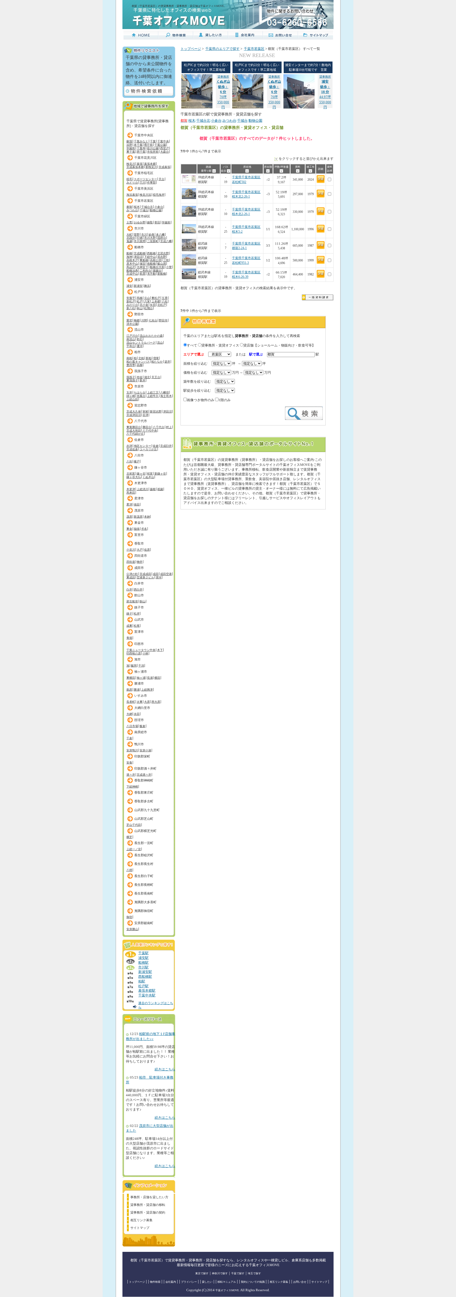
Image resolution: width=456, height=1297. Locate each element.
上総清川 (142, 489)
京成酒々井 (144, 774)
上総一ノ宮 (133, 849)
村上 (169, 427)
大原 (147, 701)
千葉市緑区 (142, 216)
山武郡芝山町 (143, 819)
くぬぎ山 (148, 477)
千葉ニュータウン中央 (140, 650)
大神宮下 (142, 267)
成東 (129, 625)
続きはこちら (165, 1069)
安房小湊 (145, 750)
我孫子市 (140, 371)
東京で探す (201, 1273)
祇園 (160, 489)
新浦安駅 (145, 972)
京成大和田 (133, 430)
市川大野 (150, 237)
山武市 (139, 619)
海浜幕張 (132, 194)
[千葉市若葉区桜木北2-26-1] (189, 200)
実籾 (145, 411)
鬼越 (129, 241)
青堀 (129, 637)
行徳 (139, 237)
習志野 (161, 256)
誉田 (157, 222)
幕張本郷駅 (146, 990)
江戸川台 (132, 335)
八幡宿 (164, 392)
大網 (129, 713)
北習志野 (163, 253)
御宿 (129, 917)
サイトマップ (139, 1228)
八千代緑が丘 (135, 433)
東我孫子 (132, 380)
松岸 (137, 613)
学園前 (130, 148)
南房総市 (140, 732)
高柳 (139, 365)
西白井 (138, 589)
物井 (139, 561)
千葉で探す (237, 1273)
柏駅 (141, 981)
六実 (147, 301)
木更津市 (140, 483)
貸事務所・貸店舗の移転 (147, 1205)
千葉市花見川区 (145, 158)
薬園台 (157, 270)
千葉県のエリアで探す (222, 49)
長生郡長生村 (143, 864)
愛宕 (129, 320)
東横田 (130, 677)
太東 (139, 701)
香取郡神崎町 (143, 780)
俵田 (137, 504)
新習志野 (156, 411)
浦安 (129, 285)
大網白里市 (142, 708)
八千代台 (158, 427)
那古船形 (132, 601)
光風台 (141, 395)
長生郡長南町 (143, 893)
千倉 (129, 738)
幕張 (139, 163)
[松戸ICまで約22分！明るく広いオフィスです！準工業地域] (196, 107)
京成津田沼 (133, 414)
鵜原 (129, 689)
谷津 (145, 414)
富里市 (139, 535)
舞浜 (147, 285)
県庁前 (148, 144)
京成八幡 (166, 241)
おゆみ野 (139, 222)
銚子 (129, 613)
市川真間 (139, 241)
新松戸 (130, 301)
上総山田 (132, 399)
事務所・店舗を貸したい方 (149, 1197)
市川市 (139, 228)
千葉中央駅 (146, 995)
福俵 (137, 528)
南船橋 (151, 263)
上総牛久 (153, 395)
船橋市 (139, 247)
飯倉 (142, 726)
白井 (129, 589)
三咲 (166, 260)
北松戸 (161, 304)
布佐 (139, 377)
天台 (161, 179)
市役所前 (153, 151)
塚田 (142, 263)
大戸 (139, 549)
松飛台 (148, 308)
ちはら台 (139, 392)
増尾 (156, 358)
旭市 (137, 659)
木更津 (130, 489)
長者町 (130, 701)
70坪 (223, 87)
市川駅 (143, 967)
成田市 (139, 568)
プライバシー (189, 1281)
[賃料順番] (298, 170)
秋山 (139, 308)
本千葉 (138, 144)
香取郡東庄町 (143, 792)
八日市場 (132, 726)
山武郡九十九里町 (147, 810)
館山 (142, 601)
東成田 (130, 577)
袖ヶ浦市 (140, 671)
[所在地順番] (247, 170)
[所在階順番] (268, 170)
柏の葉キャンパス (138, 361)
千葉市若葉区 (143, 201)
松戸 (139, 301)
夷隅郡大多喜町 (145, 902)
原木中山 (132, 263)
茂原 (129, 516)
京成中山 (132, 273)
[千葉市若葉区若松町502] (189, 182)
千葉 (153, 141)
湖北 (147, 377)
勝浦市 (139, 683)
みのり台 (132, 304)
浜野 (129, 144)
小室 (169, 267)
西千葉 (141, 151)
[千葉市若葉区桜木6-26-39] (189, 278)
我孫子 (130, 377)
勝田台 (146, 427)
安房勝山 (132, 929)
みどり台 (132, 182)
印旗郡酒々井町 (145, 768)
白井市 (139, 583)
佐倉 (156, 445)
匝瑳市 (139, 720)
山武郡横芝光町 (145, 831)
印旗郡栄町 (142, 756)
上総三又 (153, 392)
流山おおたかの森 (151, 335)
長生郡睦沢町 (143, 855)
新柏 (148, 358)
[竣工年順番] (310, 170)
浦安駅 (143, 958)
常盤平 (130, 297)
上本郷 (155, 301)
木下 (160, 650)
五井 (129, 392)
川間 (144, 320)
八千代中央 (149, 430)
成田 (156, 573)
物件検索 (155, 1281)
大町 (129, 234)
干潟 (141, 665)
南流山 (130, 339)
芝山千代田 (133, 824)
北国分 (130, 237)
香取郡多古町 (143, 801)
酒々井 (130, 774)
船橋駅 (143, 962)
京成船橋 (139, 253)
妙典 (151, 234)
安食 (129, 762)
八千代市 (140, 421)
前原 (142, 273)
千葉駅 (143, 953)
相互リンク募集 (141, 1220)
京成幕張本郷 (135, 166)
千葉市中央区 (143, 135)
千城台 (144, 210)
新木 (142, 380)
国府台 (161, 237)
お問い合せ (299, 1281)
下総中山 (150, 256)
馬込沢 (130, 267)
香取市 (139, 543)
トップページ (190, 49)
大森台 (164, 151)
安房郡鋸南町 (143, 923)
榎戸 (137, 461)
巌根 (153, 489)
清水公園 (132, 323)
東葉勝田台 (133, 427)
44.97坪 (325, 87)
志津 (129, 445)
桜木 (137, 206)
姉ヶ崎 (130, 395)
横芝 (129, 837)
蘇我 (129, 141)
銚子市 (139, 607)
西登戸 (164, 148)
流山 (160, 342)
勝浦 (137, 689)
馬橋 (139, 297)
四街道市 (140, 556)
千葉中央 (163, 141)
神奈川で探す (220, 1273)
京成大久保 (133, 411)
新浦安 (138, 285)
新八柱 (130, 308)
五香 (165, 297)
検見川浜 (145, 194)
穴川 (142, 182)
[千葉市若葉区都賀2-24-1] (189, 250)
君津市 (139, 498)
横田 (157, 677)
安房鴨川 (132, 750)
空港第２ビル (145, 577)
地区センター (142, 445)
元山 (147, 297)
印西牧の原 (133, 653)
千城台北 (147, 206)
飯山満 (161, 263)
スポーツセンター (145, 179)
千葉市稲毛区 (143, 173)
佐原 (147, 549)
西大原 (155, 701)
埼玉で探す (254, 1273)
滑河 (159, 577)
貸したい (207, 1281)
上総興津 (147, 689)
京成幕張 (164, 166)
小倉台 (158, 206)
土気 (129, 222)
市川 (144, 234)
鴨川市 (139, 744)
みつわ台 (132, 210)
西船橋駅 (145, 976)
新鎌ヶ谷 (160, 473)
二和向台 (145, 270)
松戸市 (139, 292)
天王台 (155, 377)
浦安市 (139, 280)
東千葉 (130, 151)
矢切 (153, 304)
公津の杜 (132, 573)
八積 (129, 870)
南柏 (129, 358)
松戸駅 (143, 986)
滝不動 (151, 273)
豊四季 (130, 365)
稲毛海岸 (158, 194)
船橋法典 (132, 270)
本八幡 (160, 234)
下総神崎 (132, 786)
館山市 (139, 595)
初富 (150, 473)
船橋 (129, 253)
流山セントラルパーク (140, 342)
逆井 (167, 361)
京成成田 (145, 573)
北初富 (130, 473)
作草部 (151, 182)
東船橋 (144, 260)
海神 (129, 256)
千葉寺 (141, 148)
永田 (137, 713)
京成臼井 (166, 445)
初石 (139, 339)
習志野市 (140, 405)
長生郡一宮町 (143, 843)
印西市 (139, 644)
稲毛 (129, 179)
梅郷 (137, 320)
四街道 (130, 561)
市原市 (139, 386)
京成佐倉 (132, 449)
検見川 (130, 163)
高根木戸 (132, 260)
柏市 (137, 352)
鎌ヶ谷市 (140, 467)
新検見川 (151, 166)
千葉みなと (141, 141)
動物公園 (156, 210)
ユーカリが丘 (148, 449)
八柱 (165, 301)
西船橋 (151, 253)
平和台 (130, 346)
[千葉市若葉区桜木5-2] (189, 235)
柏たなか (157, 361)
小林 (145, 653)
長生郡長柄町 (143, 885)
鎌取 (150, 222)
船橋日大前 (157, 267)
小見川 (130, 549)
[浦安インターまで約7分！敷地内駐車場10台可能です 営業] (299, 107)
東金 (129, 528)
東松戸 (155, 297)
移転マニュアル (226, 1281)
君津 (129, 504)
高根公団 (156, 260)
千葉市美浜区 (143, 188)
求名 (144, 528)
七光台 (153, 320)
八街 (129, 461)
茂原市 (139, 510)
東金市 (139, 523)
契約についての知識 (253, 1281)
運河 (139, 346)
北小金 (144, 304)
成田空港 (166, 573)
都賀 (129, 206)
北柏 (141, 358)
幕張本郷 (150, 163)
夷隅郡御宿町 (143, 911)
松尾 (137, 625)
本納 (147, 516)
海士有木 (166, 395)
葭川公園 (153, 148)
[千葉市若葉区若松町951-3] (189, 264)
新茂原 (138, 516)
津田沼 (138, 256)
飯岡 (134, 665)
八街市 (139, 455)
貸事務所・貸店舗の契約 (147, 1212)
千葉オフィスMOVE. (227, 1290)
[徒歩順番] (228, 170)
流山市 (139, 329)
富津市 (139, 632)
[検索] (304, 419)
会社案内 (170, 1281)
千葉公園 (160, 144)
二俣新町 (153, 241)
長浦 (150, 677)
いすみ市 (140, 695)
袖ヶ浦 (141, 677)
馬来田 (130, 492)
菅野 (137, 234)
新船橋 (161, 273)
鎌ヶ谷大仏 (133, 477)
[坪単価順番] (281, 170)
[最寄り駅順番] (214, 170)
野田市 (139, 314)
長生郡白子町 (143, 876)
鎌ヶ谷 (141, 473)
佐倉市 (139, 440)
